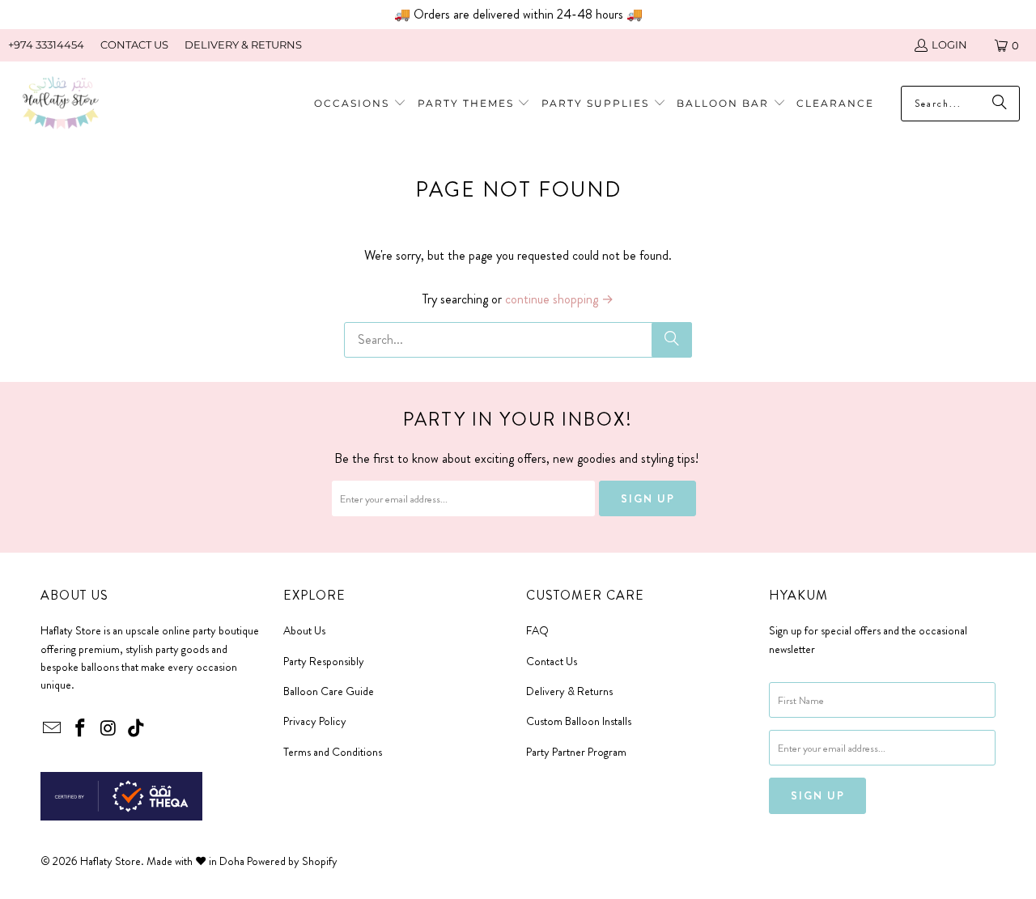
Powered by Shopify (292, 861)
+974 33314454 (46, 44)
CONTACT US (134, 44)
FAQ (537, 630)
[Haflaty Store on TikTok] (137, 729)
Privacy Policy (314, 721)
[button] (474, 104)
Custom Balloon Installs (578, 721)
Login (949, 44)
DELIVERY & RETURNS (243, 44)
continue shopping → (559, 299)
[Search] (672, 340)
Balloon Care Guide (328, 691)
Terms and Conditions (332, 752)
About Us (304, 630)
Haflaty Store (110, 861)
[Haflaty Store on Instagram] (108, 729)
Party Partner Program (576, 752)
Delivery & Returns (569, 691)
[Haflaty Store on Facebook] (81, 729)
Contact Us (551, 661)
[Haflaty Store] (60, 104)
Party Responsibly (323, 661)
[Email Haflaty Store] (52, 729)
